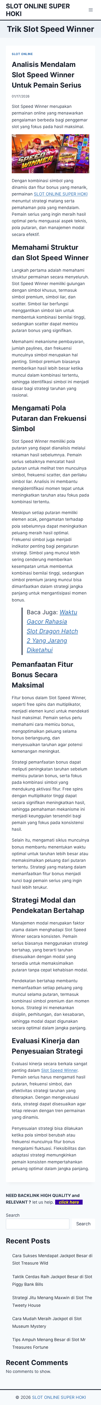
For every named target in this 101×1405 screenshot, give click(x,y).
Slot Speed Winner (59, 1070)
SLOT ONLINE (22, 54)
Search (13, 1215)
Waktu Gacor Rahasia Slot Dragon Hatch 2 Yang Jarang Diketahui (52, 631)
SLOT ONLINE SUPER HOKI (59, 1397)
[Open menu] (90, 10)
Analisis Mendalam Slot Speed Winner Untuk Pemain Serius (46, 74)
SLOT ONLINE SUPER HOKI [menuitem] (61, 194)
